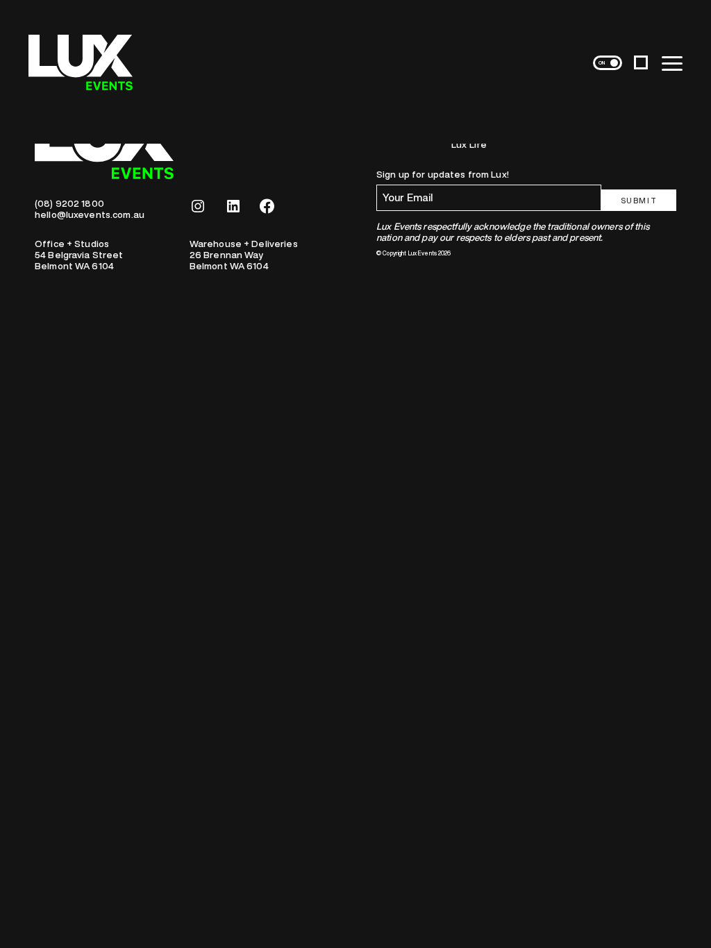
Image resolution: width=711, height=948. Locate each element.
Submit (639, 200)
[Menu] (672, 62)
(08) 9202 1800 (69, 203)
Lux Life (469, 144)
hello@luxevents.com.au (89, 214)
